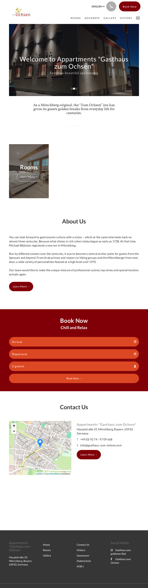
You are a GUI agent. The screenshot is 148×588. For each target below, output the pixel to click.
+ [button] (14, 425)
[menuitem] (76, 18)
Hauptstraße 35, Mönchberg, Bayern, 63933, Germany (20, 561)
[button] (138, 17)
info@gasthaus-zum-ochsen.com (101, 445)
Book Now (72, 378)
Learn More (27, 176)
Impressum (83, 555)
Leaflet (39, 473)
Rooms (47, 550)
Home (46, 544)
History (81, 550)
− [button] (14, 431)
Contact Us (83, 544)
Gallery (47, 555)
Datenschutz (84, 560)
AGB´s (80, 566)
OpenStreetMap (52, 473)
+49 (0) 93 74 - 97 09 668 (96, 439)
